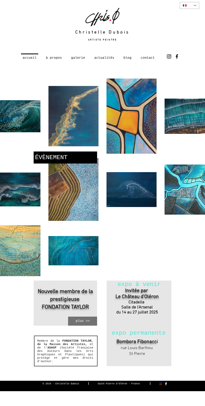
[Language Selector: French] (189, 5)
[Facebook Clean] (166, 383)
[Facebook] (177, 56)
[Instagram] (169, 56)
